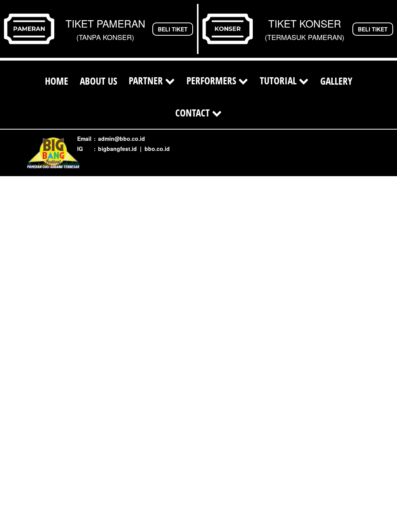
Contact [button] (193, 112)
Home (56, 80)
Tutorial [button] (279, 80)
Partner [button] (147, 80)
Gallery (336, 80)
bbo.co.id (157, 148)
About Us (98, 80)
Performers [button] (212, 80)
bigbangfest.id (117, 148)
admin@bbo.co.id (121, 138)
